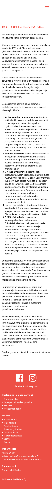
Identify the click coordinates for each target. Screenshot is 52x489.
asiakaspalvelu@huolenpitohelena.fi (20, 456)
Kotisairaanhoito (12, 408)
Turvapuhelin (11, 399)
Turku (5, 470)
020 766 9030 (8, 453)
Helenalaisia (10, 422)
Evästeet (8, 442)
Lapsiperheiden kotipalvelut (18, 402)
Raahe (17, 470)
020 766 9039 (8, 459)
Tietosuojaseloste (13, 435)
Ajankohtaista (11, 426)
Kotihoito (8, 405)
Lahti (11, 470)
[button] (47, 5)
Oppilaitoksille (11, 432)
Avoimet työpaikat (13, 429)
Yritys (7, 438)
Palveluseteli (10, 419)
